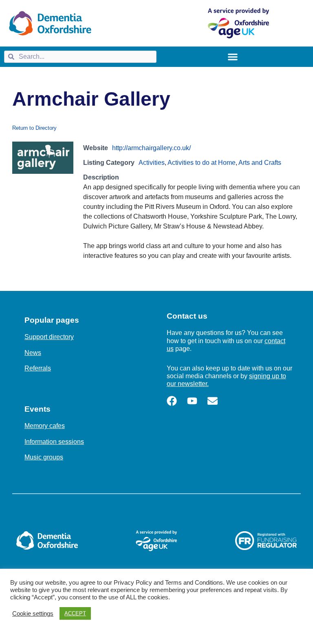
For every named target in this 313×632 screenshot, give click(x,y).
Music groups (43, 457)
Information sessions (54, 441)
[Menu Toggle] (232, 56)
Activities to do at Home (202, 162)
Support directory (49, 336)
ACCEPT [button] (75, 613)
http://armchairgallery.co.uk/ (151, 147)
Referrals (37, 368)
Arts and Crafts (259, 162)
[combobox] (80, 57)
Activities (152, 162)
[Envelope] (212, 401)
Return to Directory (34, 128)
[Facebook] (172, 401)
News (32, 352)
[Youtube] (192, 401)
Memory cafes (44, 425)
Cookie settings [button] (32, 613)
